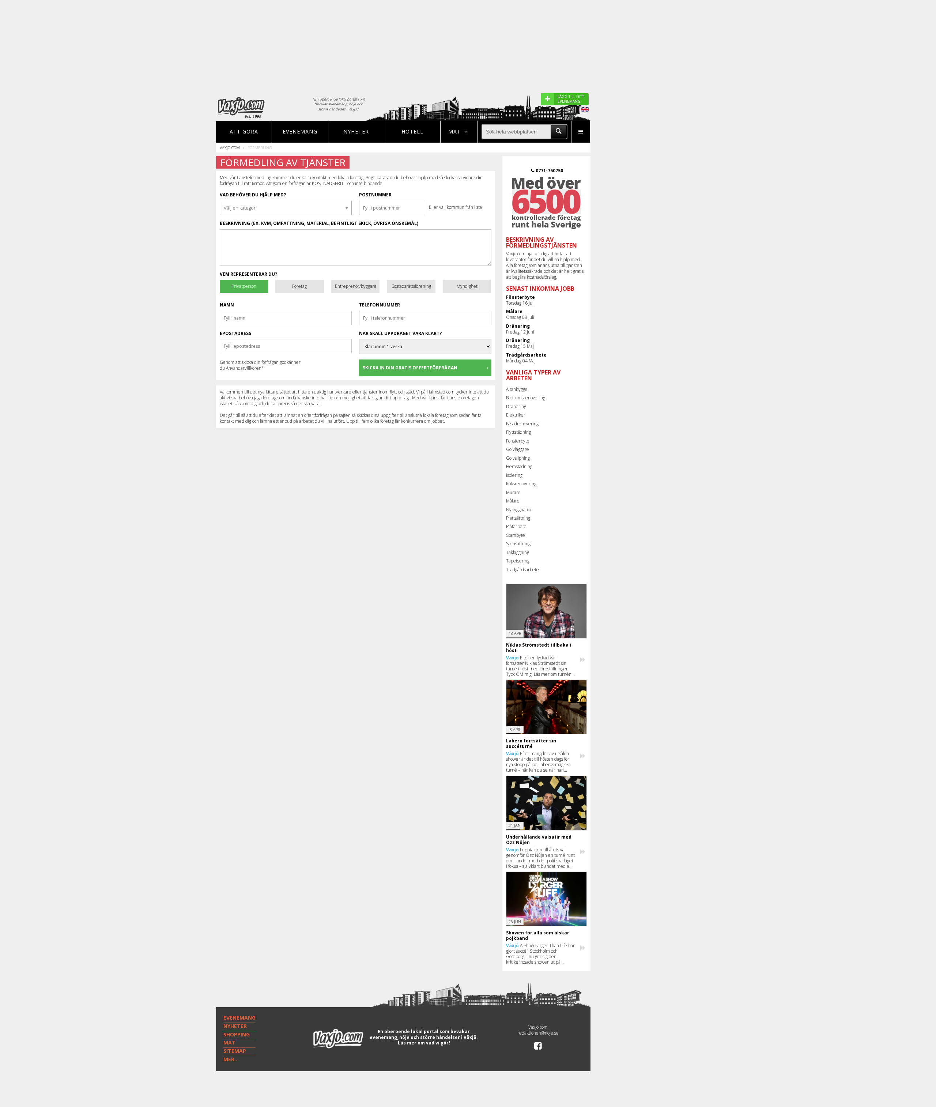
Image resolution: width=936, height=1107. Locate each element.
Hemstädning (519, 466)
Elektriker (515, 415)
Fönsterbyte (517, 441)
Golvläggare (517, 449)
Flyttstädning (518, 432)
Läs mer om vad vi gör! (424, 1043)
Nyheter (356, 131)
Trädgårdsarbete (522, 569)
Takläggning (517, 552)
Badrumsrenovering (525, 398)
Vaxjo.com (230, 147)
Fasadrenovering (522, 424)
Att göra (244, 131)
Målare (513, 501)
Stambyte (515, 535)
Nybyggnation (519, 510)
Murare (513, 492)
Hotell (412, 131)
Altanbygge (517, 389)
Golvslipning (518, 458)
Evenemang (300, 131)
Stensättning (518, 544)
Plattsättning (518, 518)
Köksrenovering (521, 484)
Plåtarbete (516, 526)
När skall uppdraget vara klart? (400, 333)
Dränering (516, 406)
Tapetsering (517, 561)
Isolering (514, 475)
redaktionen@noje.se (538, 1033)
